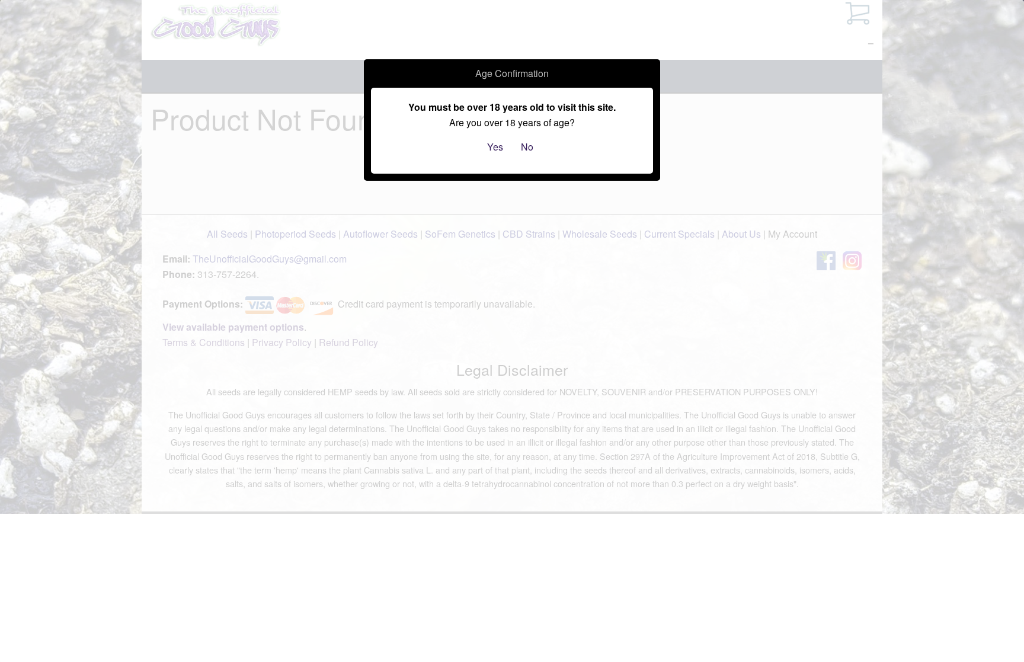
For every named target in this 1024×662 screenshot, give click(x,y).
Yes (495, 146)
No (527, 146)
